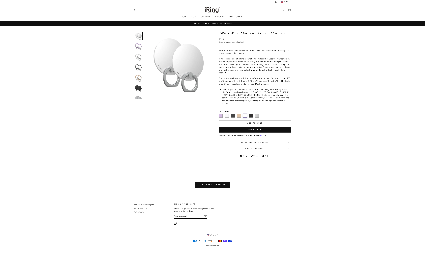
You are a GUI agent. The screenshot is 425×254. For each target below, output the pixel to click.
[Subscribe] (205, 216)
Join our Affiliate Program (144, 205)
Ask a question (255, 148)
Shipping (222, 42)
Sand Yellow (239, 116)
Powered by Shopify (212, 245)
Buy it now (255, 130)
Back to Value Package (214, 185)
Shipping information (255, 142)
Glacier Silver (257, 116)
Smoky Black (233, 116)
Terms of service (140, 208)
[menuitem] (184, 16)
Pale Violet (221, 116)
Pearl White (245, 116)
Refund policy (139, 212)
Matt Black (251, 116)
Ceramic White (227, 116)
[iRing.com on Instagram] (175, 223)
